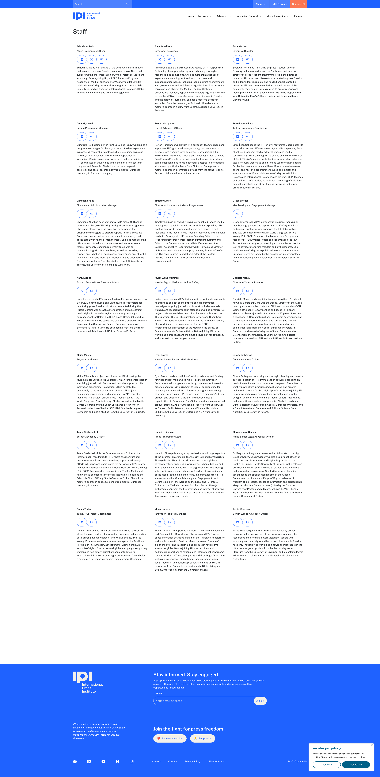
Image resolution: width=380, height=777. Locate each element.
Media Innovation (276, 16)
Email (159, 693)
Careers (156, 761)
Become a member (170, 738)
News (190, 16)
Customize (326, 764)
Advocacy (222, 16)
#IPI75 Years (280, 4)
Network (203, 16)
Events (298, 16)
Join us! (260, 700)
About (259, 4)
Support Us (202, 738)
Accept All (356, 764)
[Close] (372, 745)
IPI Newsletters (216, 761)
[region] (341, 757)
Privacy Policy (192, 761)
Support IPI (298, 4)
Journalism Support (247, 16)
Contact (172, 761)
